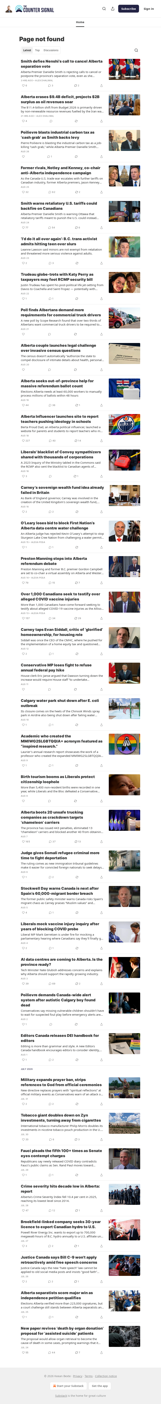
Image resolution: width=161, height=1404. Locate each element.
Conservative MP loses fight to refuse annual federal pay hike (56, 667)
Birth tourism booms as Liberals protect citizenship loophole (58, 779)
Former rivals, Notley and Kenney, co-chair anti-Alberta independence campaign (60, 170)
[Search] (104, 9)
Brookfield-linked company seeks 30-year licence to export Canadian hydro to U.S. (61, 1224)
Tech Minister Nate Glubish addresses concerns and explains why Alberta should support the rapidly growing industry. (61, 972)
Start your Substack (70, 1386)
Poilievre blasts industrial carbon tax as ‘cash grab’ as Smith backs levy (57, 135)
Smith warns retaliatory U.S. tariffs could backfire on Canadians (59, 206)
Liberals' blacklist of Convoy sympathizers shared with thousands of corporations (61, 454)
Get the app (100, 1386)
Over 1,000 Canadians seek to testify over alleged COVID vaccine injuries (60, 596)
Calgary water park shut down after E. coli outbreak (60, 703)
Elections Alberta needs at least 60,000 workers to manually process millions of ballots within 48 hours (61, 393)
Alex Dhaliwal (44, 80)
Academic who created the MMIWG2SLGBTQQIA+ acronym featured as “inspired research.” (61, 741)
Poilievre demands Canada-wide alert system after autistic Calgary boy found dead (58, 1000)
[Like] (23, 156)
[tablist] (41, 50)
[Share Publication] (113, 9)
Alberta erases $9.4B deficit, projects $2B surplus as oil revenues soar (60, 99)
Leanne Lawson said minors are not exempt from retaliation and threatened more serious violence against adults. (61, 251)
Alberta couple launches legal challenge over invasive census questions (58, 348)
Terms (89, 1376)
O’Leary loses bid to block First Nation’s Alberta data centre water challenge (58, 525)
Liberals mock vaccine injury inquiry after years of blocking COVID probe (60, 926)
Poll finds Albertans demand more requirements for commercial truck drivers (61, 312)
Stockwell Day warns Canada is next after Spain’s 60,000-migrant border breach (60, 891)
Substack (61, 1396)
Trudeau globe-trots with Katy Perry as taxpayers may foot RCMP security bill (57, 277)
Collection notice (106, 1376)
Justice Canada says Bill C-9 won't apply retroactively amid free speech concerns (59, 1260)
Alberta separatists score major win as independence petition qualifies (57, 1295)
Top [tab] (37, 50)
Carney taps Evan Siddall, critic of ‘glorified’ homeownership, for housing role (62, 632)
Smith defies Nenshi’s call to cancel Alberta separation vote (61, 64)
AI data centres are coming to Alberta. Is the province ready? (62, 962)
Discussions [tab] (51, 50)
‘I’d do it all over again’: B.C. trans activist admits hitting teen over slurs (59, 241)
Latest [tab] (27, 50)
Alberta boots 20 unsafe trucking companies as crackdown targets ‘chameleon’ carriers (52, 817)
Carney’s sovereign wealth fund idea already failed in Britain (62, 490)
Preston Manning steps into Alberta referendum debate (54, 561)
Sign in (149, 9)
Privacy (77, 1376)
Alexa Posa (38, 542)
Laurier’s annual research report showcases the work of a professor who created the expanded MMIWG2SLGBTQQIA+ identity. (62, 754)
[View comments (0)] (51, 121)
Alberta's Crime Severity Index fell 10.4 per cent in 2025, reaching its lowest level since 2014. (59, 1199)
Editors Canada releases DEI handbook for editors (60, 1038)
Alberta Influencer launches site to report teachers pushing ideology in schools (60, 419)
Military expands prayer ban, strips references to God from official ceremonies (61, 1082)
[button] (80, 22)
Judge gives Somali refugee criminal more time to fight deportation (60, 855)
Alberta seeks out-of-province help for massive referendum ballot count (57, 383)
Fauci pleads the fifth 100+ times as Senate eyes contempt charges (61, 1153)
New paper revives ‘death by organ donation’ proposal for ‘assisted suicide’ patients (62, 1331)
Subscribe (128, 9)
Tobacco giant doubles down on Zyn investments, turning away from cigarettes (61, 1118)
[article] (80, 73)
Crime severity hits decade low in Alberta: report (60, 1189)
